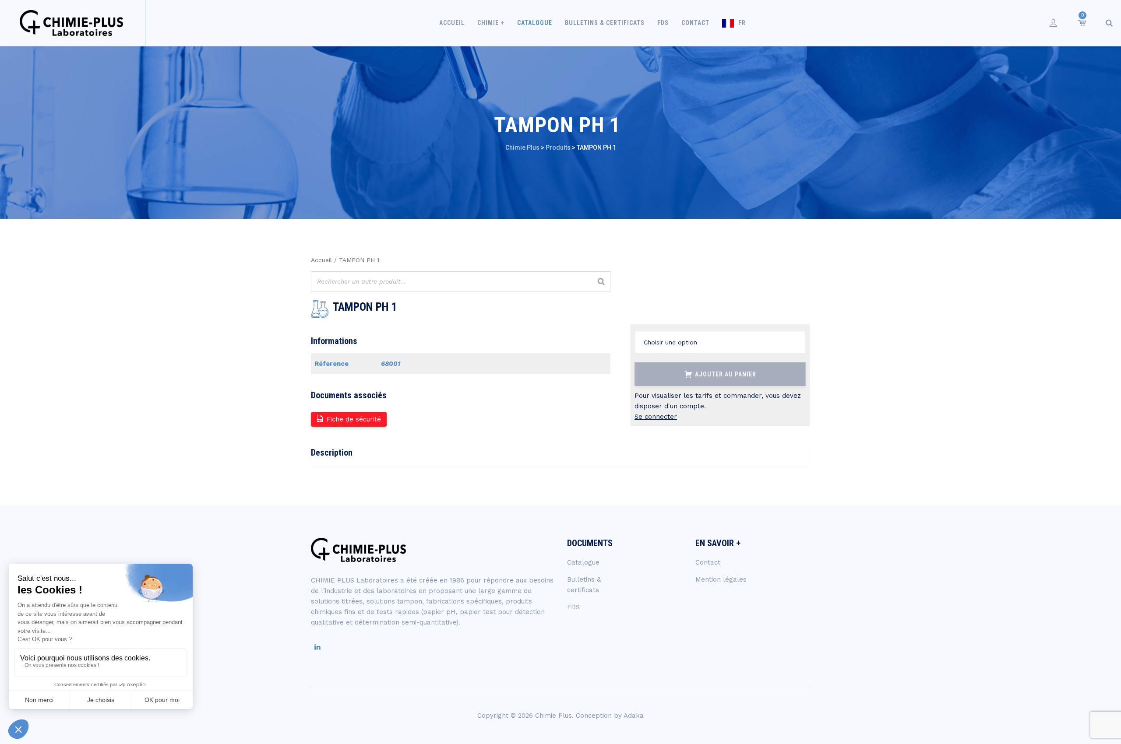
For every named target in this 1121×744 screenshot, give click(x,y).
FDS (663, 22)
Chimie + (490, 22)
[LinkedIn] (317, 647)
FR (742, 22)
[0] (1081, 22)
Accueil (452, 22)
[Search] (1109, 22)
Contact (695, 22)
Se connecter (656, 417)
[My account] (1053, 22)
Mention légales (721, 579)
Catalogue (534, 22)
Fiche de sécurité (354, 419)
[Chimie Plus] (71, 23)
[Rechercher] (601, 281)
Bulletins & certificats (605, 22)
